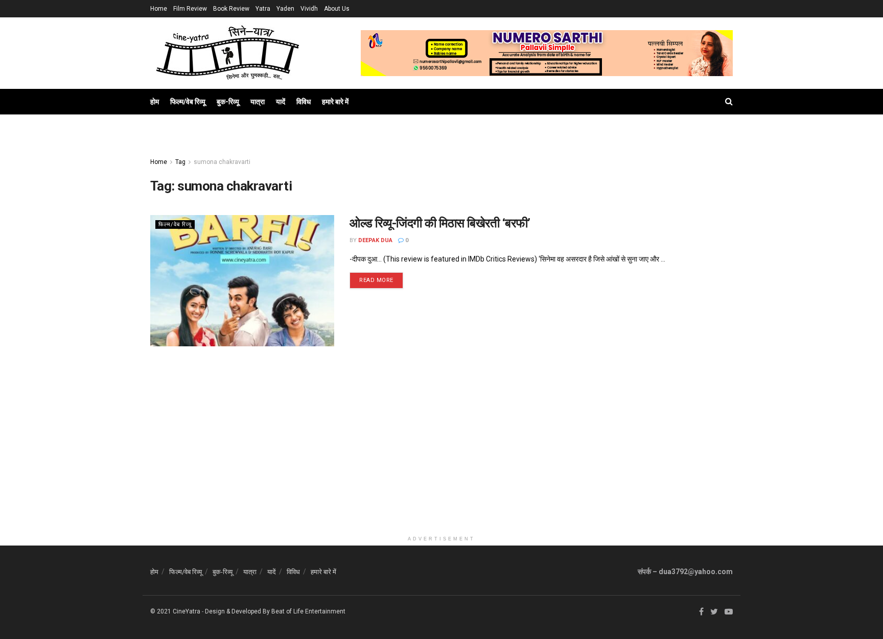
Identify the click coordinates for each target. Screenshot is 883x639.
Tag (180, 161)
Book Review (231, 8)
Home (158, 8)
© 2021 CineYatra (175, 611)
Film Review (190, 8)
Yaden (285, 8)
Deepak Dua (375, 240)
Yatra (262, 8)
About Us (337, 8)
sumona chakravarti (222, 161)
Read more (376, 280)
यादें (280, 102)
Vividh (309, 8)
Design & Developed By (237, 611)
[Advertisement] (441, 459)
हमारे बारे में (335, 102)
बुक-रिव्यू (228, 102)
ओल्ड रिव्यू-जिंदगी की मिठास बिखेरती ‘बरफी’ (440, 223)
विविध (303, 102)
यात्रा (257, 102)
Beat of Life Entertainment (308, 611)
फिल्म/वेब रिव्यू (187, 102)
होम (154, 102)
